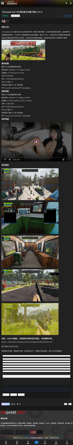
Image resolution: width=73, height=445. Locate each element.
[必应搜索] (7, 432)
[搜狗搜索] (22, 432)
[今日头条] (36, 432)
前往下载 (68, 16)
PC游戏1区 (5, 16)
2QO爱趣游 (31, 438)
